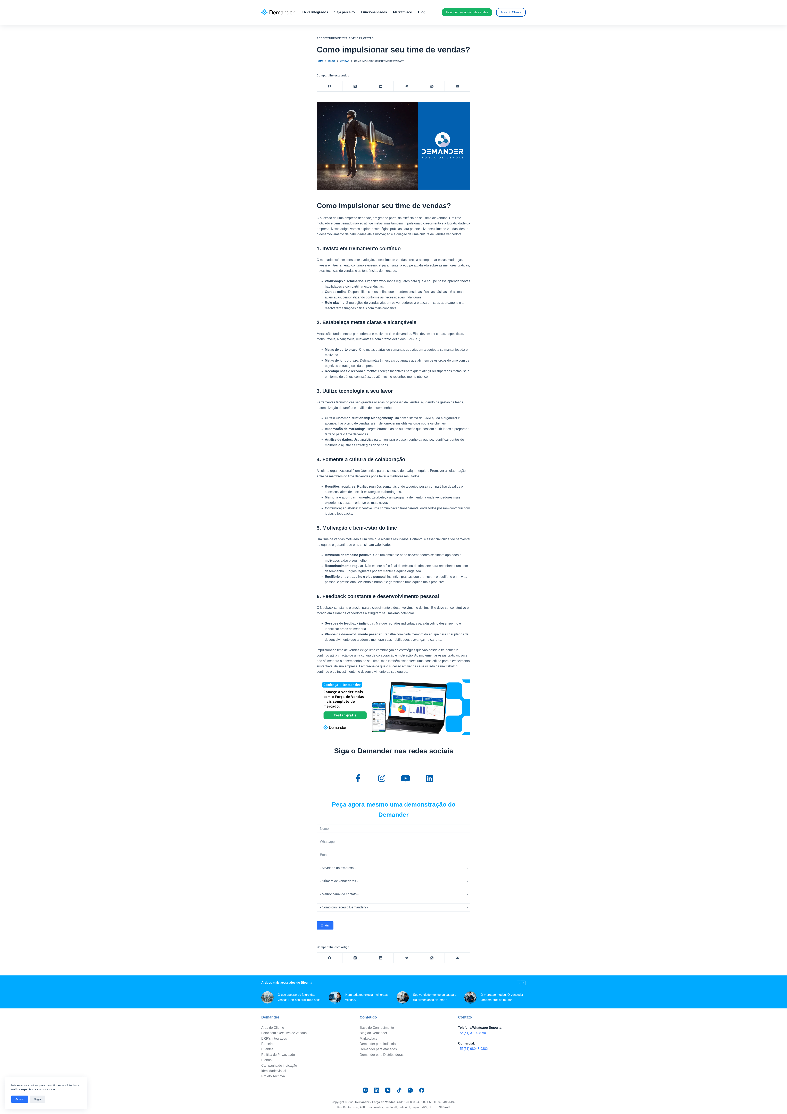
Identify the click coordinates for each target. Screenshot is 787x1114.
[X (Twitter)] (355, 86)
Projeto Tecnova (273, 1076)
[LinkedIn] (381, 86)
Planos (266, 1060)
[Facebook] (329, 86)
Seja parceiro (344, 12)
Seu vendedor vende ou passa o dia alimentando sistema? (434, 997)
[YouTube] (387, 1090)
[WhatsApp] (432, 86)
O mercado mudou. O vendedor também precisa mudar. (502, 997)
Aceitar (19, 1099)
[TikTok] (399, 1090)
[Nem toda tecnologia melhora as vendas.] (335, 997)
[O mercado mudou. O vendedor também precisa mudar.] (470, 997)
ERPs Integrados (315, 12)
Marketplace (402, 12)
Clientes (267, 1049)
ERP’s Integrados (274, 1038)
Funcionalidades (374, 12)
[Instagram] (365, 1090)
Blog (421, 12)
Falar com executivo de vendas (467, 12)
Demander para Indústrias (378, 1044)
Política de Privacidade (278, 1054)
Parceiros (268, 1044)
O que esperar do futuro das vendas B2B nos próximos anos (299, 997)
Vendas (356, 38)
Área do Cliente (511, 12)
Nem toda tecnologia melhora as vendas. (367, 997)
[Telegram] (406, 86)
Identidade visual (273, 1071)
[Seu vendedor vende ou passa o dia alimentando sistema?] (403, 997)
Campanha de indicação (279, 1065)
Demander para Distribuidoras (382, 1054)
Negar (37, 1099)
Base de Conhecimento (377, 1027)
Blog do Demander (373, 1033)
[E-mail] (457, 86)
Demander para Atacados (378, 1049)
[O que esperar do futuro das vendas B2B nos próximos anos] (267, 997)
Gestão (368, 38)
